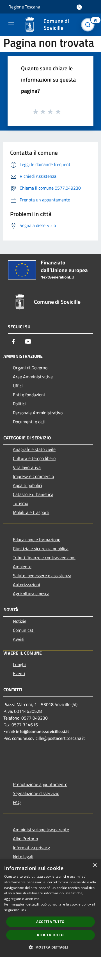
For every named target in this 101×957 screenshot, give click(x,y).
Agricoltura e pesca (31, 593)
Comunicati (24, 630)
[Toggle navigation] (11, 24)
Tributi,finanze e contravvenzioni (44, 557)
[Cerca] (89, 24)
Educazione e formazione (36, 539)
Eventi (19, 673)
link (23, 909)
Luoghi (19, 664)
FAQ (17, 802)
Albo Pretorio (25, 838)
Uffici (18, 385)
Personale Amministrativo (38, 412)
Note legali (23, 856)
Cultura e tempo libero (34, 458)
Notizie (19, 621)
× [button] (95, 865)
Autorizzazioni (26, 584)
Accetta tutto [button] (50, 921)
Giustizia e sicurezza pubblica (40, 548)
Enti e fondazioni (29, 394)
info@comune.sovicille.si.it (42, 731)
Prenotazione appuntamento (40, 784)
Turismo (20, 503)
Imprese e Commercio (33, 476)
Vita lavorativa (27, 467)
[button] (50, 947)
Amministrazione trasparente (41, 829)
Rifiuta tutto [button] (50, 935)
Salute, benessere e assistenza (42, 575)
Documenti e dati (29, 421)
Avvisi (18, 639)
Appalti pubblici (27, 485)
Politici (19, 403)
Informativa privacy (31, 847)
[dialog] (50, 908)
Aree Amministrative (33, 376)
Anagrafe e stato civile (34, 449)
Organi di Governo (30, 367)
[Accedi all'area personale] (79, 7)
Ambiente (22, 566)
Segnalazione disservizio (36, 793)
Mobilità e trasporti (31, 512)
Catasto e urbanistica (33, 494)
